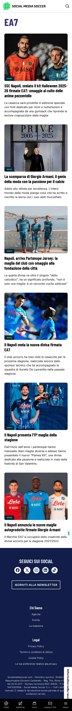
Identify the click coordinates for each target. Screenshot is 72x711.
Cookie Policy (36, 658)
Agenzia (36, 614)
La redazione (36, 626)
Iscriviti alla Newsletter (36, 585)
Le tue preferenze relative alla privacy (36, 663)
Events (36, 620)
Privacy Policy (36, 646)
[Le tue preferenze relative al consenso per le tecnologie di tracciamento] (68, 533)
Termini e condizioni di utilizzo (36, 652)
